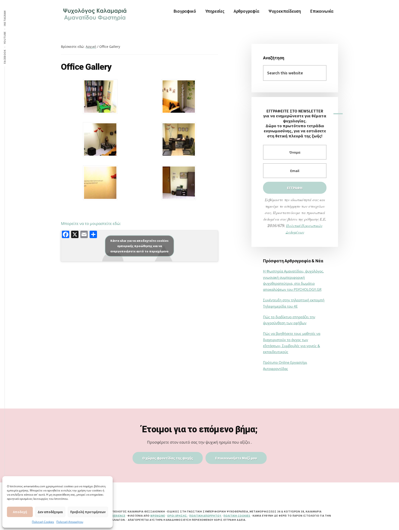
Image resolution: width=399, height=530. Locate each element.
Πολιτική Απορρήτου (69, 522)
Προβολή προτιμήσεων (88, 512)
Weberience (116, 515)
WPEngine (157, 515)
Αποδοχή (20, 512)
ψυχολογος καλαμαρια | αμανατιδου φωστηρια (95, 14)
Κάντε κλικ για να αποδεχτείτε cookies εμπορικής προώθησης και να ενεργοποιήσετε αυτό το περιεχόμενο (139, 246)
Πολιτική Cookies (43, 522)
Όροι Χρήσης (177, 515)
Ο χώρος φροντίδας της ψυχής (167, 458)
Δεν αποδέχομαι (50, 512)
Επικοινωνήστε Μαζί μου (236, 458)
